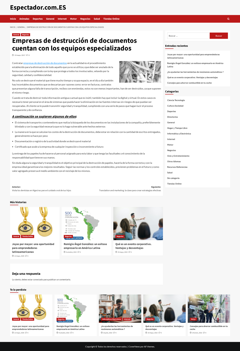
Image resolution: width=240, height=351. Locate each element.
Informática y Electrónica (179, 133)
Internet (62, 19)
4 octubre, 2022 (71, 252)
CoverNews (134, 346)
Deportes (38, 19)
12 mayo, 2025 (19, 256)
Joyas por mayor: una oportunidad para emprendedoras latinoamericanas (33, 248)
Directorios (172, 117)
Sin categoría (173, 178)
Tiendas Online (111, 19)
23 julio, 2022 (107, 333)
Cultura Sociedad (175, 105)
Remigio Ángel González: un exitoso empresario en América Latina (85, 246)
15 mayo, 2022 (123, 252)
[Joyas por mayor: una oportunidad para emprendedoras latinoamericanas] (35, 223)
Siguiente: (130, 188)
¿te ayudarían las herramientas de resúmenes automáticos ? (195, 72)
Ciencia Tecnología (176, 100)
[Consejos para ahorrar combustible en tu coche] (209, 309)
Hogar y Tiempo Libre (177, 128)
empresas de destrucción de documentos (45, 63)
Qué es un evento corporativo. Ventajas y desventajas (133, 246)
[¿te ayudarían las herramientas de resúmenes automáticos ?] (120, 309)
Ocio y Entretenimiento (178, 156)
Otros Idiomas (174, 161)
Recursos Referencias (177, 167)
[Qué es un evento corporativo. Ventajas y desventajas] (138, 223)
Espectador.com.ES (38, 7)
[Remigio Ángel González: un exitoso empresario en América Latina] (86, 223)
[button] (228, 18)
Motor (73, 19)
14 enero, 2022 (197, 333)
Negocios (85, 19)
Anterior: (41, 188)
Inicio (13, 19)
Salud (97, 19)
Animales (24, 19)
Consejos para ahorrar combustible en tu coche (189, 83)
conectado (38, 279)
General (50, 19)
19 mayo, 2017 (19, 55)
